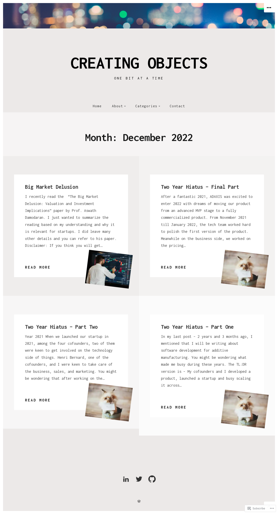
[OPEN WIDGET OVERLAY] (269, 7)
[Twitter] (139, 482)
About (117, 106)
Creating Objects (139, 62)
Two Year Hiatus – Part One (197, 327)
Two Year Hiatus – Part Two (61, 327)
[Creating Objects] (139, 15)
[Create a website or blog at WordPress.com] (139, 501)
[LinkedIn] (125, 482)
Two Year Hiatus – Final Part (200, 187)
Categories (146, 106)
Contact (177, 106)
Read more (38, 268)
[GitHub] (152, 482)
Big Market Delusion (51, 187)
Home (97, 106)
